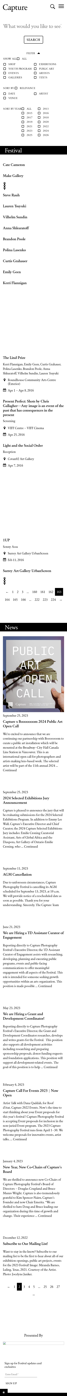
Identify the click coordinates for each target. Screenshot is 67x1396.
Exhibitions (47, 64)
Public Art (46, 68)
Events (13, 73)
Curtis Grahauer (15, 261)
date (11, 93)
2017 (29, 117)
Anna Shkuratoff (16, 228)
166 (23, 599)
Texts (43, 77)
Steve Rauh (11, 195)
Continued (10, 770)
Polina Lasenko (14, 250)
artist (43, 93)
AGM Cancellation (17, 874)
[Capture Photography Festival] (15, 8)
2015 (29, 113)
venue (13, 98)
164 (7, 599)
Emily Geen (12, 272)
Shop (11, 64)
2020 (46, 121)
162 (50, 592)
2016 (46, 113)
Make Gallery (13, 176)
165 (15, 599)
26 (51, 1286)
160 (34, 592)
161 (42, 592)
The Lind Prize (14, 357)
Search (35, 39)
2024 (46, 130)
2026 (46, 135)
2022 (46, 126)
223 (45, 599)
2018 (46, 117)
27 (58, 1286)
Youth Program (20, 68)
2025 (29, 135)
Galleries (15, 77)
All (24, 58)
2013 (46, 108)
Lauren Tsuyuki (14, 206)
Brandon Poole (14, 239)
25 (45, 1286)
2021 (29, 126)
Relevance (27, 88)
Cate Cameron (14, 165)
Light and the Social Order (23, 445)
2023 (29, 130)
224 (53, 599)
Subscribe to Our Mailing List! (25, 1243)
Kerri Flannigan (15, 283)
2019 (29, 121)
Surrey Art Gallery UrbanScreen (27, 571)
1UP (6, 540)
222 (37, 599)
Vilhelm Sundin (15, 217)
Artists (44, 73)
